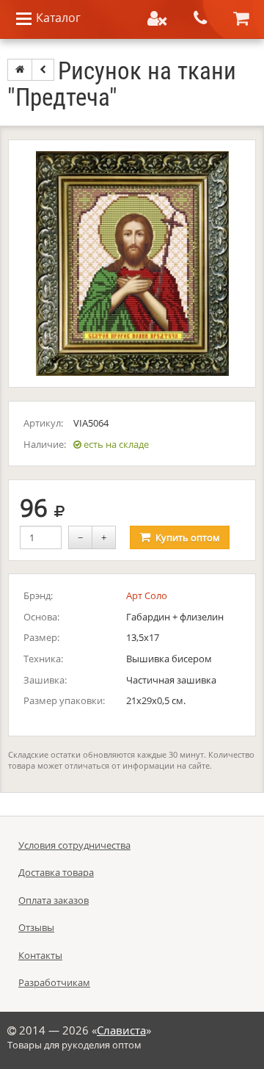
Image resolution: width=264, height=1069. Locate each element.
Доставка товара (56, 872)
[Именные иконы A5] (43, 70)
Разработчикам (54, 982)
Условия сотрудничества (74, 845)
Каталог (57, 18)
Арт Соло (146, 595)
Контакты (40, 955)
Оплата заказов (53, 900)
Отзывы (36, 927)
